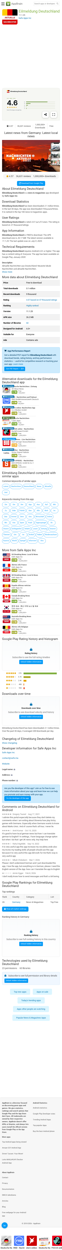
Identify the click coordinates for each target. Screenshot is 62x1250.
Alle (38, 511)
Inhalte (27, 529)
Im (54, 511)
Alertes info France (19, 565)
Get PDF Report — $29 (15, 369)
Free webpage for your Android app (14, 1214)
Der (22, 504)
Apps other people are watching (31, 1009)
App (30, 504)
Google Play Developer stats (44, 1114)
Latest (5, 486)
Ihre (42, 541)
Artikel (31, 535)
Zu (6, 511)
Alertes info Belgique (20, 627)
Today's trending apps (31, 1000)
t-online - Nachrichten (20, 450)
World (14, 541)
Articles (5, 1201)
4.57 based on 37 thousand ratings (41, 300)
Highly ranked (32, 305)
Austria (6, 541)
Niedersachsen (51, 535)
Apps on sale (42, 992)
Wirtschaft (40, 517)
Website (6, 764)
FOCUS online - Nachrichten (23, 429)
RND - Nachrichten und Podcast (24, 397)
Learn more (18, 364)
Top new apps (20, 992)
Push (30, 523)
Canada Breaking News (21, 596)
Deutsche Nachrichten (20, 418)
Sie (6, 504)
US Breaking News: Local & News (25, 554)
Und (5, 492)
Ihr (52, 523)
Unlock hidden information (31, 662)
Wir (5, 523)
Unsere (6, 529)
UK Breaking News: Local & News (25, 575)
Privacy (5, 1183)
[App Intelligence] (5, 1225)
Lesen (35, 529)
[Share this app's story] (45, 114)
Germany (16, 902)
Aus (38, 504)
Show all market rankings (16, 909)
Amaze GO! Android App (11, 1148)
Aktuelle (48, 486)
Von (13, 523)
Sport (22, 523)
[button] (31, 769)
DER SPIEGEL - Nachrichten (22, 461)
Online (49, 517)
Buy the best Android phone (44, 1131)
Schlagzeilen (17, 529)
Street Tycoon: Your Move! (12, 1154)
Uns (30, 517)
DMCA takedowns (9, 1195)
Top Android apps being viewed (14, 1142)
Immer (14, 517)
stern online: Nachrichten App (23, 408)
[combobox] (44, 4)
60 (27, 323)
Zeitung (44, 529)
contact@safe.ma (10, 758)
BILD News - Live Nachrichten (23, 439)
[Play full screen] (53, 114)
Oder (14, 511)
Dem (22, 517)
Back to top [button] (56, 1227)
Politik (22, 511)
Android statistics (40, 1108)
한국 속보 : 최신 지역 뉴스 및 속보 (25, 606)
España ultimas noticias (21, 585)
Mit (54, 504)
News (39, 486)
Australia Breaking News (21, 616)
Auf (46, 504)
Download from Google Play (32, 183)
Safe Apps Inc (26, 550)
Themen (6, 535)
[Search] (57, 4)
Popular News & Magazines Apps (31, 1018)
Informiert (33, 541)
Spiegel (23, 541)
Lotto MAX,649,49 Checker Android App (12, 1161)
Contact (5, 1178)
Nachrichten (16, 486)
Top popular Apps (40, 1125)
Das (5, 517)
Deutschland (29, 486)
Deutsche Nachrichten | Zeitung (24, 387)
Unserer (53, 529)
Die (14, 504)
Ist (23, 535)
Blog (4, 1207)
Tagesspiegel (41, 523)
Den (30, 511)
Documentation (8, 1189)
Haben (39, 535)
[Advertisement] (31, 56)
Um (15, 535)
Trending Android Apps (42, 1120)
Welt (46, 511)
